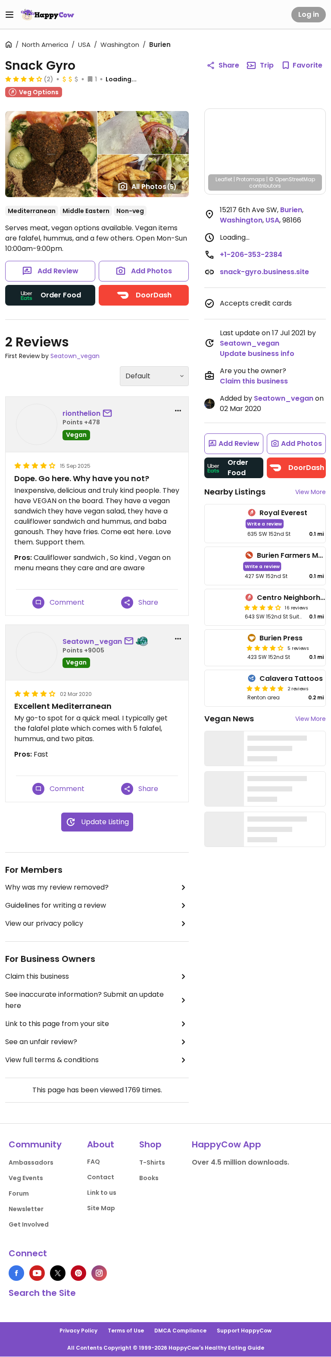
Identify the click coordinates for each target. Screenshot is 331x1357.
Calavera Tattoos (291, 678)
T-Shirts (152, 1162)
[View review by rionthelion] (36, 424)
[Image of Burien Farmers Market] (223, 566)
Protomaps (250, 179)
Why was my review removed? (57, 887)
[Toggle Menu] (9, 14)
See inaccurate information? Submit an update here (84, 1000)
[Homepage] (47, 15)
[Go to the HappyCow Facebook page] (16, 1273)
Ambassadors (31, 1162)
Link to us (101, 1192)
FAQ (93, 1161)
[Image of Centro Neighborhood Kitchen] (223, 607)
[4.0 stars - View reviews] (265, 648)
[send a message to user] (109, 413)
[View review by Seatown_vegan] (36, 652)
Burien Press (281, 638)
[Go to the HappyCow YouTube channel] (37, 1273)
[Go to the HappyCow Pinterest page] (78, 1273)
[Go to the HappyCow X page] (58, 1273)
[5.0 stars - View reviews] (265, 688)
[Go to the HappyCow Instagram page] (99, 1273)
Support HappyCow (244, 1330)
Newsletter (26, 1209)
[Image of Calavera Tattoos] (224, 688)
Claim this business (37, 976)
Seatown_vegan (75, 356)
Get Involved (29, 1224)
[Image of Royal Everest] (224, 523)
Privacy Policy (78, 1330)
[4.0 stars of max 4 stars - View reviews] (23, 79)
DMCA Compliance (180, 1330)
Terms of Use (126, 1330)
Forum (19, 1193)
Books (149, 1178)
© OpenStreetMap (292, 179)
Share (229, 65)
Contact (100, 1177)
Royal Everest (283, 513)
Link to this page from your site (57, 1024)
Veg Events (26, 1178)
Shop (150, 1144)
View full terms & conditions (52, 1060)
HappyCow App (226, 1144)
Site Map (101, 1208)
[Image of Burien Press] (224, 648)
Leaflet (223, 179)
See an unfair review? (41, 1042)
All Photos (154, 187)
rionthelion (81, 413)
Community (35, 1144)
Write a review (264, 523)
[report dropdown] (178, 410)
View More (310, 492)
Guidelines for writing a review (55, 905)
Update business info (257, 354)
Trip (267, 65)
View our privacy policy (44, 923)
